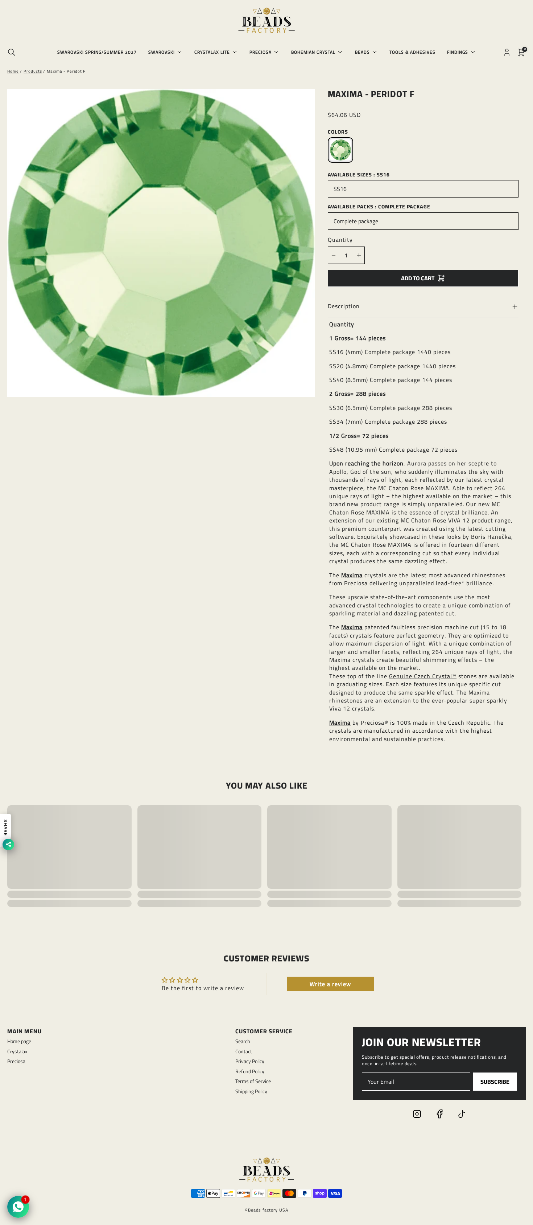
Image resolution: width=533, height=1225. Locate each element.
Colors (338, 132)
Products (33, 71)
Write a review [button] (330, 983)
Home (13, 71)
